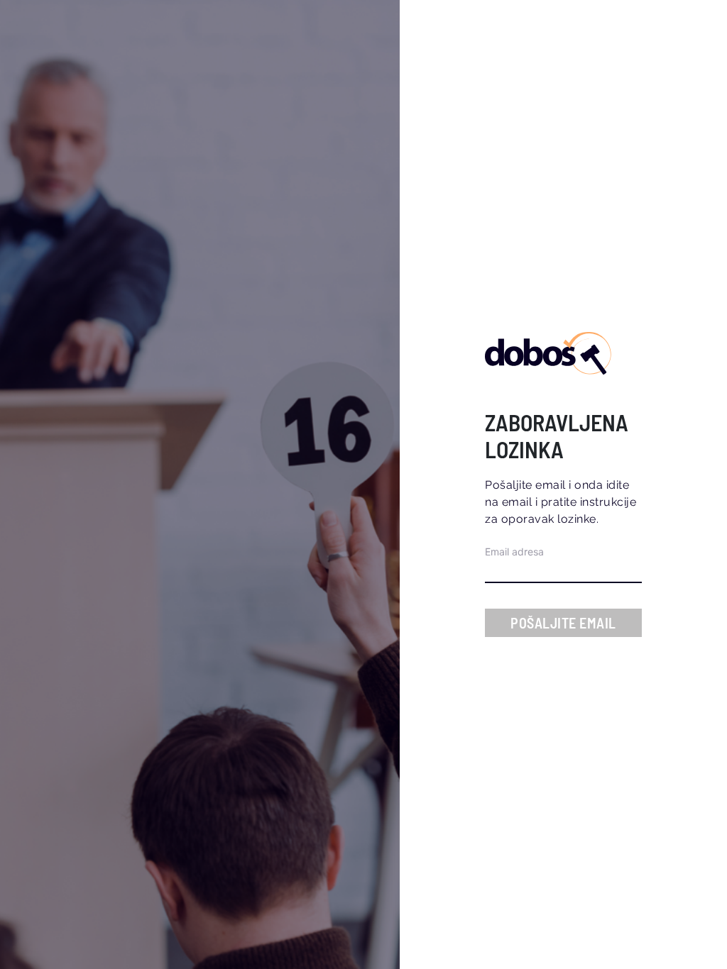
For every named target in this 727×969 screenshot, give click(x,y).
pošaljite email (563, 622)
